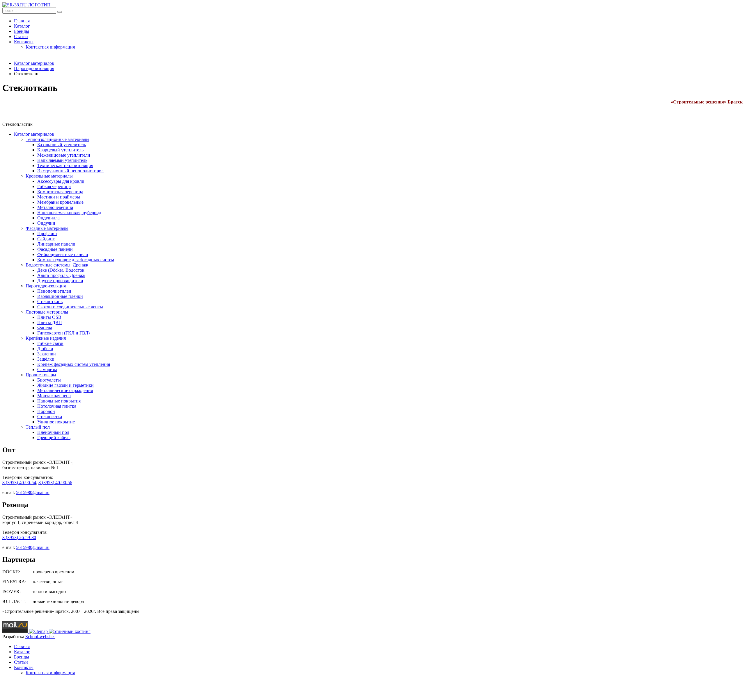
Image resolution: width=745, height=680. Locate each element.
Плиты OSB (49, 317)
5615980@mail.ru (32, 492)
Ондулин (46, 223)
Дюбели (45, 348)
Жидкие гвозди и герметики (65, 385)
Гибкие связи (50, 343)
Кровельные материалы (49, 175)
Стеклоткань (50, 301)
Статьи (21, 36)
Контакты (23, 41)
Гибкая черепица (54, 186)
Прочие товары (41, 374)
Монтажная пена (54, 395)
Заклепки (46, 353)
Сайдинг (46, 238)
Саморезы (47, 369)
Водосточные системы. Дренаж (57, 264)
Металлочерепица (55, 207)
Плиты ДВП (49, 322)
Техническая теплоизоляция (65, 165)
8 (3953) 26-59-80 (19, 537)
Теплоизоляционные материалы (57, 139)
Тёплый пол (38, 427)
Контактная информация (50, 46)
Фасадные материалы (47, 228)
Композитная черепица (60, 191)
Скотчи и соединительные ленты (70, 306)
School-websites (40, 636)
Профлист (47, 233)
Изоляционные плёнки (60, 296)
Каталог (22, 26)
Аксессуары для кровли (60, 181)
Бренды (21, 31)
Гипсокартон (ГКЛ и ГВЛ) (63, 332)
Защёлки (45, 359)
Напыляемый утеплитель (62, 160)
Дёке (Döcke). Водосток (60, 270)
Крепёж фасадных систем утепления (73, 364)
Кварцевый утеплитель (60, 149)
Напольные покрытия (59, 400)
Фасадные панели (55, 249)
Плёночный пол (53, 432)
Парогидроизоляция (34, 68)
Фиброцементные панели (62, 254)
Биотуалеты (49, 379)
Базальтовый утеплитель (61, 144)
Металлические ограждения (65, 390)
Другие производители (60, 280)
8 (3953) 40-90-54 (19, 482)
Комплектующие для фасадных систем (75, 259)
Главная (22, 20)
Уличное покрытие (56, 421)
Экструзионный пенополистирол (70, 170)
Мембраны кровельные (60, 202)
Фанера (44, 327)
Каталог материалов (34, 63)
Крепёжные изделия (46, 338)
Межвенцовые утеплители (63, 155)
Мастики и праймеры (58, 196)
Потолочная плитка (56, 406)
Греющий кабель (53, 437)
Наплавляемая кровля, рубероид (69, 212)
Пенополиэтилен (54, 291)
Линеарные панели (56, 243)
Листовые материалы (47, 311)
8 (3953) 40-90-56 (55, 482)
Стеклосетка (49, 416)
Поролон (46, 411)
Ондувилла (48, 217)
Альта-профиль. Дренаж (61, 275)
